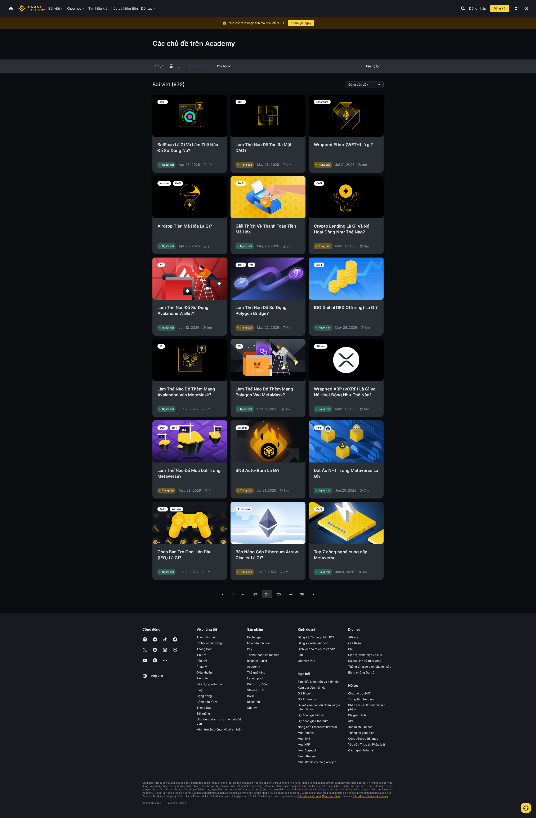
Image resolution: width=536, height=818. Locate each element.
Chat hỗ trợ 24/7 (359, 693)
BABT (251, 696)
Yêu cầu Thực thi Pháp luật (366, 744)
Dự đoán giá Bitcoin (311, 715)
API (350, 721)
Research (253, 701)
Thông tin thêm (207, 637)
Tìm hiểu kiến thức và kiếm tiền (319, 681)
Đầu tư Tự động (258, 684)
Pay (249, 649)
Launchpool (255, 678)
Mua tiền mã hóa (258, 643)
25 (279, 594)
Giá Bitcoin (305, 693)
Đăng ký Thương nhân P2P (316, 637)
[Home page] (31, 8)
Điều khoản (204, 672)
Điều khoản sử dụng (309, 796)
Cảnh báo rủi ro (207, 701)
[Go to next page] (313, 594)
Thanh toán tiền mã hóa (263, 655)
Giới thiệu (354, 643)
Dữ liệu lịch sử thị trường (364, 660)
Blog (200, 690)
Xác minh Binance (360, 727)
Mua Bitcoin (306, 732)
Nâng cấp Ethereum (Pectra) (317, 727)
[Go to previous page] (223, 594)
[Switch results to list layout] (178, 66)
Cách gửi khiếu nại (361, 750)
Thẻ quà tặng (256, 672)
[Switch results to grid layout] (171, 66)
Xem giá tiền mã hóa (312, 687)
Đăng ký (499, 8)
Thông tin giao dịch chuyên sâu (369, 666)
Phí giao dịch (357, 715)
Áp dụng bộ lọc (199, 66)
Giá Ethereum (307, 699)
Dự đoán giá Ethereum (313, 721)
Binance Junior (257, 660)
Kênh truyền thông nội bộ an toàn (219, 729)
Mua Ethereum (307, 756)
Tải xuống (203, 713)
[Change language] (517, 8)
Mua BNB (304, 738)
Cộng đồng (204, 696)
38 (302, 594)
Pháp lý (202, 666)
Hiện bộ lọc (372, 66)
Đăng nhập (477, 8)
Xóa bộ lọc (224, 66)
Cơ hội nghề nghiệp (210, 643)
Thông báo (204, 649)
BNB (351, 649)
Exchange (254, 637)
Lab (300, 655)
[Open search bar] (461, 8)
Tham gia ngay (301, 23)
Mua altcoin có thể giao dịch (317, 762)
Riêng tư (202, 678)
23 (255, 594)
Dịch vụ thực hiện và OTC (365, 655)
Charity (252, 707)
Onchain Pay (306, 660)
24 (267, 594)
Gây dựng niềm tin (209, 684)
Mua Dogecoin (307, 750)
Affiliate (353, 637)
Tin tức (201, 655)
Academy (253, 666)
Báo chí (202, 660)
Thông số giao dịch (361, 732)
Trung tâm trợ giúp (361, 699)
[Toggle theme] (526, 8)
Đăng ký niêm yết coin (313, 643)
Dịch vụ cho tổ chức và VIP (316, 649)
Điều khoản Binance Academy (370, 796)
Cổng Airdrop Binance (363, 738)
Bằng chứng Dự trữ (361, 672)
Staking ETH (255, 690)
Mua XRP (304, 744)
